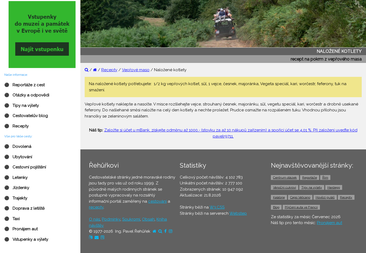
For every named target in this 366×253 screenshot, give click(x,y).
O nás (94, 219)
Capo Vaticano (300, 197)
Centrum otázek (285, 177)
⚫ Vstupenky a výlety (26, 239)
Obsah (148, 219)
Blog (276, 207)
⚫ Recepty (16, 126)
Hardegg (333, 187)
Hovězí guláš (325, 197)
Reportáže (309, 177)
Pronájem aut (329, 222)
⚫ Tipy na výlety (21, 105)
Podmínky (111, 219)
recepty (96, 207)
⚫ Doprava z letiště (24, 208)
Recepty (109, 69)
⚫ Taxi (12, 218)
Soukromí (131, 219)
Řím (325, 177)
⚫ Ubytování (18, 156)
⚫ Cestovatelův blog (26, 115)
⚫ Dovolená (17, 146)
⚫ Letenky (16, 177)
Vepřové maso (136, 69)
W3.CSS (217, 207)
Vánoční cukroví (284, 187)
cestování (157, 201)
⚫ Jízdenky (16, 187)
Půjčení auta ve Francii (301, 207)
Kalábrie (279, 197)
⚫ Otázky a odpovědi (26, 95)
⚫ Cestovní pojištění (25, 167)
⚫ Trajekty (15, 198)
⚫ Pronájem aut (21, 228)
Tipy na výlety (311, 187)
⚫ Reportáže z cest (24, 84)
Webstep (238, 213)
